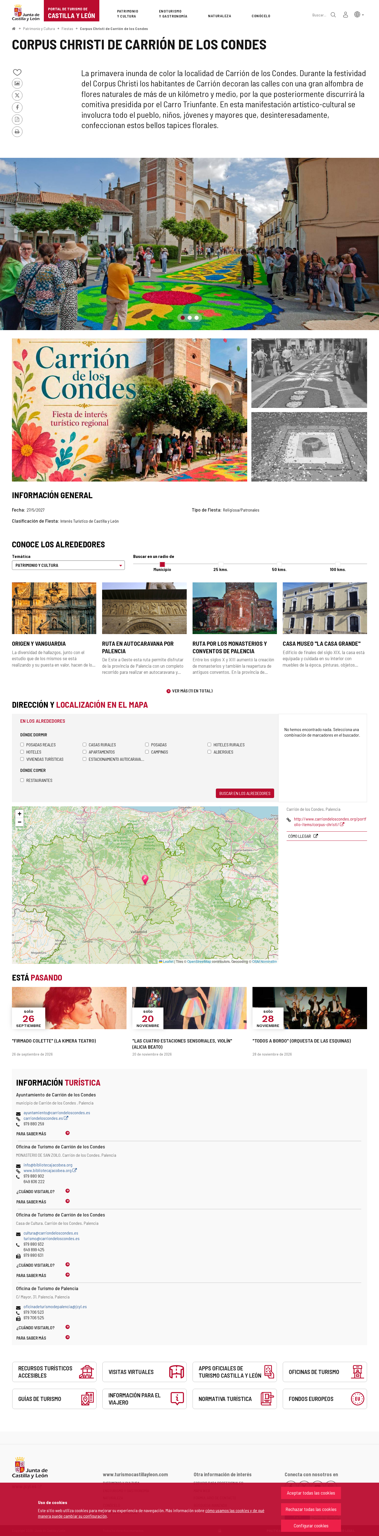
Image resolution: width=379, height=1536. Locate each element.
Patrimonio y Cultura (39, 28)
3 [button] (196, 318)
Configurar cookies (311, 1525)
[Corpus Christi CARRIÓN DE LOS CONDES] (309, 373)
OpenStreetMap (199, 961)
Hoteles (33, 751)
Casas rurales (102, 744)
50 (279, 569)
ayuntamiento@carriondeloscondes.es (57, 1112)
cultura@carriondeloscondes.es (51, 1232)
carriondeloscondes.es (44, 1118)
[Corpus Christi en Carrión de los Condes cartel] (129, 410)
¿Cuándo (35, 1191)
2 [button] (190, 318)
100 (338, 569)
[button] (359, 14)
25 (220, 569)
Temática (21, 556)
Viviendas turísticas (45, 759)
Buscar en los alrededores (245, 793)
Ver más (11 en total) (192, 690)
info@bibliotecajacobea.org (48, 1164)
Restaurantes (39, 780)
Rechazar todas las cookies (311, 1509)
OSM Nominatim (264, 961)
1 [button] (183, 318)
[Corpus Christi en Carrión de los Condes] (309, 447)
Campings (159, 751)
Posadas (159, 744)
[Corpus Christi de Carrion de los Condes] (189, 244)
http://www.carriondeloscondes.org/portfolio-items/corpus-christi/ (330, 821)
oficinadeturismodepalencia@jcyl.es (55, 1306)
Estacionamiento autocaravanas (117, 759)
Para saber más (31, 1133)
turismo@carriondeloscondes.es (52, 1238)
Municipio (162, 569)
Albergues (223, 751)
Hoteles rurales (229, 744)
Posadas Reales (41, 744)
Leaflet (167, 961)
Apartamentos (102, 751)
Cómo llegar (300, 836)
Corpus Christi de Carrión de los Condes (114, 28)
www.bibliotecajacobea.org (48, 1170)
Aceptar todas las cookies (311, 1493)
